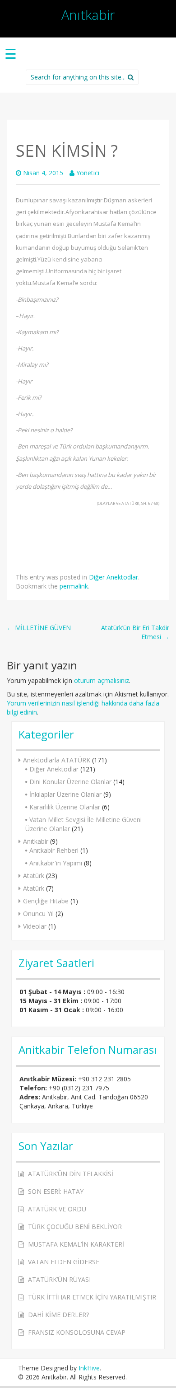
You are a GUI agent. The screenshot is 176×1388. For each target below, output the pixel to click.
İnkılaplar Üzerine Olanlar (65, 794)
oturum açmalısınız (101, 680)
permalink (74, 586)
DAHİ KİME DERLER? (58, 1314)
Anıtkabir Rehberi (54, 850)
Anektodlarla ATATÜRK (56, 760)
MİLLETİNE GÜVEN (39, 627)
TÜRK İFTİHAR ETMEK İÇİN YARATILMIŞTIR (92, 1297)
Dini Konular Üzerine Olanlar (70, 781)
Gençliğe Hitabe (46, 901)
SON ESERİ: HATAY (55, 1191)
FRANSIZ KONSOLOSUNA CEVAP (76, 1332)
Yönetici (87, 172)
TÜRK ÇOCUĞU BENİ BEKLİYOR (75, 1226)
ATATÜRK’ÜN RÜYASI (59, 1279)
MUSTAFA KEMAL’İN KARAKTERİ (76, 1244)
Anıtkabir (88, 14)
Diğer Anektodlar (113, 577)
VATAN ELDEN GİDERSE (63, 1261)
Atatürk (33, 875)
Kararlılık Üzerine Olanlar (64, 807)
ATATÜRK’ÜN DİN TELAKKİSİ (70, 1173)
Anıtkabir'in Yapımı (55, 863)
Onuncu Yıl (38, 913)
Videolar (34, 926)
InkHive (89, 1368)
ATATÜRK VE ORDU (57, 1209)
